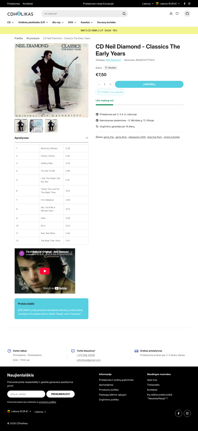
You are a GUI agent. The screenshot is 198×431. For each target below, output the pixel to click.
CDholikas (22, 423)
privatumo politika (47, 402)
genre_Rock (121, 137)
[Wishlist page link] (177, 13)
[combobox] (84, 13)
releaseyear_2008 (137, 137)
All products (32, 38)
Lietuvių (146, 3)
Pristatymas (13, 3)
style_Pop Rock (154, 137)
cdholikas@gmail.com (89, 360)
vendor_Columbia (172, 137)
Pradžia (18, 38)
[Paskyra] (174, 13)
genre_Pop (109, 137)
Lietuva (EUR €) (168, 3)
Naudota (112, 67)
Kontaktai (28, 3)
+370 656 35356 (86, 355)
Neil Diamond (113, 60)
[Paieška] (124, 13)
